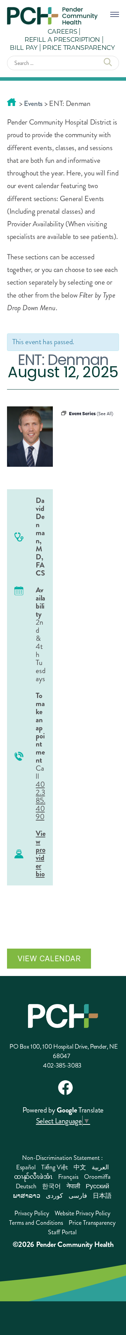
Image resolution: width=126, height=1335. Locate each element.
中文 (80, 1167)
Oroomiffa (97, 1176)
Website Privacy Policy (82, 1213)
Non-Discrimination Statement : (62, 1157)
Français (68, 1176)
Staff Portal (62, 1232)
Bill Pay (23, 47)
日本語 (102, 1195)
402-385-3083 (62, 1065)
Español (26, 1167)
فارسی (78, 1195)
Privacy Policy (31, 1213)
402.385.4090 (40, 800)
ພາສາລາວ (26, 1195)
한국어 (51, 1186)
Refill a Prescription (62, 39)
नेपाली (73, 1186)
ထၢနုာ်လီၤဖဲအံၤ (33, 1176)
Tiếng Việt (54, 1167)
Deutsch (26, 1186)
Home (11, 102)
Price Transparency (78, 47)
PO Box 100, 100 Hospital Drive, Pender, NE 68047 (63, 1051)
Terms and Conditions (36, 1222)
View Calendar (49, 958)
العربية (100, 1167)
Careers (62, 31)
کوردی (54, 1195)
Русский (97, 1186)
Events (33, 103)
